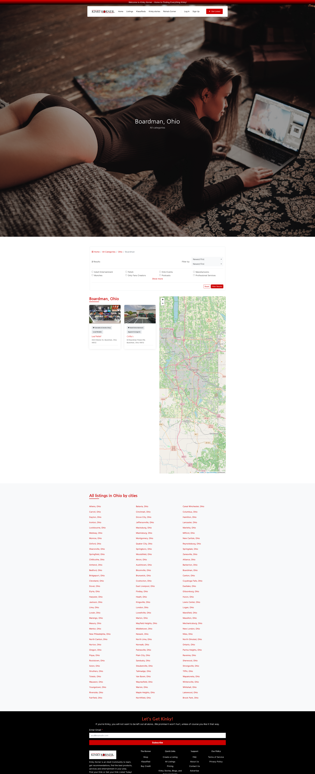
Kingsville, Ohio (143, 602)
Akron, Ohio (141, 559)
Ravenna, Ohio (189, 655)
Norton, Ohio (95, 644)
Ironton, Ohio (95, 522)
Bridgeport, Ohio (97, 575)
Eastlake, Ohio (189, 586)
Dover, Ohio (94, 586)
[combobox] (207, 259)
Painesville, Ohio (143, 650)
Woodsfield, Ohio (144, 554)
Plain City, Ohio (143, 655)
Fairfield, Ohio (95, 697)
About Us (194, 761)
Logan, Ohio (188, 607)
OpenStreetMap (211, 472)
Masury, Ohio (95, 623)
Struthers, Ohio (96, 671)
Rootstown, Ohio (97, 660)
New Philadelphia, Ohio (100, 634)
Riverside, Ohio (96, 692)
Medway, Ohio (95, 533)
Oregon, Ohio (95, 650)
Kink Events (167, 272)
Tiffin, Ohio (188, 671)
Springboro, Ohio (144, 549)
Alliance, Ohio (189, 559)
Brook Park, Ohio (190, 697)
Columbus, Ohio (190, 512)
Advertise (194, 770)
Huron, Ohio (188, 597)
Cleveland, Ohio (96, 581)
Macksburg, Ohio (144, 527)
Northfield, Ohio (143, 697)
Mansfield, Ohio (190, 612)
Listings (129, 11)
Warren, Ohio (142, 687)
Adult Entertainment (103, 272)
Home (120, 11)
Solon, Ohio (94, 666)
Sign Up (196, 11)
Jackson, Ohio (95, 602)
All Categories (108, 252)
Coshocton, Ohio (144, 581)
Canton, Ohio (189, 575)
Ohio (120, 252)
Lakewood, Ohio (190, 692)
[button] (192, 384)
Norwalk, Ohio (142, 644)
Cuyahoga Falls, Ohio (192, 581)
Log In (186, 11)
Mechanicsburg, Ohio (192, 623)
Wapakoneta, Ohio (191, 676)
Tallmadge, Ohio (143, 671)
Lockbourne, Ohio (97, 527)
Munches (98, 275)
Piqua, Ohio (94, 655)
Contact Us (194, 766)
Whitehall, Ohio (190, 687)
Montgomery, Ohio (144, 538)
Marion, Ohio (142, 618)
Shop (145, 757)
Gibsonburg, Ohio (191, 591)
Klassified (145, 761)
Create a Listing (170, 757)
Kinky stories (154, 11)
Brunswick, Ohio (143, 575)
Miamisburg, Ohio (144, 533)
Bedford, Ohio (95, 570)
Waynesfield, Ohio (144, 682)
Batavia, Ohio (142, 506)
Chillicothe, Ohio (96, 559)
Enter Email (96, 730)
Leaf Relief (96, 336)
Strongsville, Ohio (191, 666)
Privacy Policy (216, 761)
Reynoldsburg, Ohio (192, 543)
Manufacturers (202, 272)
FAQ (194, 757)
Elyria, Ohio (94, 591)
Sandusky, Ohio (143, 660)
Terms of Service (216, 757)
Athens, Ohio (95, 506)
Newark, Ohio (142, 634)
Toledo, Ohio (95, 676)
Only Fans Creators (137, 275)
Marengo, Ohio (96, 618)
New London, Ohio (191, 628)
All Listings (170, 761)
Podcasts (166, 275)
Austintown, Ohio (144, 565)
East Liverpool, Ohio (145, 586)
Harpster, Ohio (96, 597)
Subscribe (157, 742)
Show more (157, 278)
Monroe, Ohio (95, 538)
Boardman (108, 340)
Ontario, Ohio (189, 644)
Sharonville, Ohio (97, 549)
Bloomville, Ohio (143, 570)
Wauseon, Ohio (96, 682)
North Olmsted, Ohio (192, 639)
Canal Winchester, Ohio (193, 506)
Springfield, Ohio (97, 554)
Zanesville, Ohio (190, 554)
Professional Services (206, 275)
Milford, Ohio (189, 533)
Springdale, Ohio (190, 549)
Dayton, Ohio (95, 517)
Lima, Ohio (94, 607)
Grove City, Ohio (143, 517)
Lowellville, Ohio (143, 612)
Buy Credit (146, 766)
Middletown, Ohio (144, 628)
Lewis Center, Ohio (191, 602)
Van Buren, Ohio (143, 676)
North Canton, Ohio (98, 639)
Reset (207, 286)
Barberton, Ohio (190, 565)
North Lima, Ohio (144, 639)
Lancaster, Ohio (190, 522)
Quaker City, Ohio (144, 543)
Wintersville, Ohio (191, 682)
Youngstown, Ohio (97, 687)
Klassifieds (141, 11)
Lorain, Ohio (94, 612)
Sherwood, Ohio (190, 660)
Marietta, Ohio (189, 527)
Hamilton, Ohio (190, 517)
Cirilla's (130, 336)
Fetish (130, 272)
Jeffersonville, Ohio (145, 522)
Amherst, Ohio (95, 565)
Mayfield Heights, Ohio (146, 623)
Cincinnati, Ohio (143, 512)
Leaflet (201, 472)
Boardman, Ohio (190, 570)
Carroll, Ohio (95, 512)
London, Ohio (142, 607)
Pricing (170, 766)
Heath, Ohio (141, 597)
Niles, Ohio (188, 634)
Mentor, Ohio (95, 628)
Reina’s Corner (169, 11)
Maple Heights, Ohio (145, 692)
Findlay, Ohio (142, 591)
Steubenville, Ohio (144, 666)
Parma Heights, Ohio (192, 650)
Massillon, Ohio (190, 618)
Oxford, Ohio (95, 543)
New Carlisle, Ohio (191, 538)
